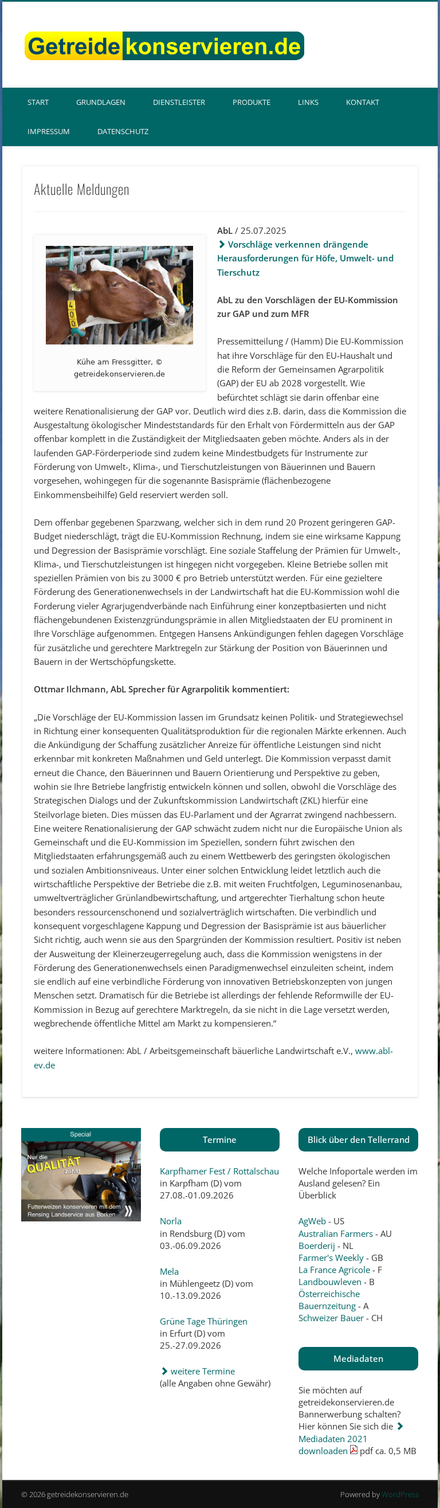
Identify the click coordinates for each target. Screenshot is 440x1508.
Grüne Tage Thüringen (203, 1321)
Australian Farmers (335, 1233)
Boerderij (316, 1245)
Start (38, 102)
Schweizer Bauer (331, 1317)
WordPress (400, 1494)
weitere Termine (201, 1371)
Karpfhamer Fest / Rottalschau (219, 1171)
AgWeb (312, 1221)
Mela (169, 1271)
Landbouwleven (330, 1281)
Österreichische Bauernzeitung (329, 1299)
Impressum (49, 131)
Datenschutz (122, 131)
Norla (171, 1221)
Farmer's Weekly (331, 1257)
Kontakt (362, 102)
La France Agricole (334, 1269)
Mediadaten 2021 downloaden (333, 1444)
